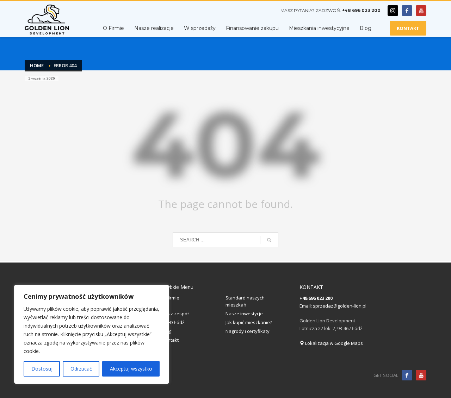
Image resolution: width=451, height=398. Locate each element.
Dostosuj (41, 368)
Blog (166, 331)
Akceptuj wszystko (131, 368)
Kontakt (170, 340)
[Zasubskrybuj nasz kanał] (421, 375)
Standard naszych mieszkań (245, 301)
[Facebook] (407, 10)
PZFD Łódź (173, 322)
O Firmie (170, 298)
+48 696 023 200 (361, 10)
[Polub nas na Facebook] (407, 375)
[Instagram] (393, 10)
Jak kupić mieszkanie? (249, 322)
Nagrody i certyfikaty (248, 331)
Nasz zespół (175, 313)
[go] (269, 240)
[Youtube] (421, 10)
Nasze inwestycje (244, 313)
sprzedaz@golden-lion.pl (339, 306)
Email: (306, 306)
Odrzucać (81, 368)
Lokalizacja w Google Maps (333, 343)
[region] (91, 334)
